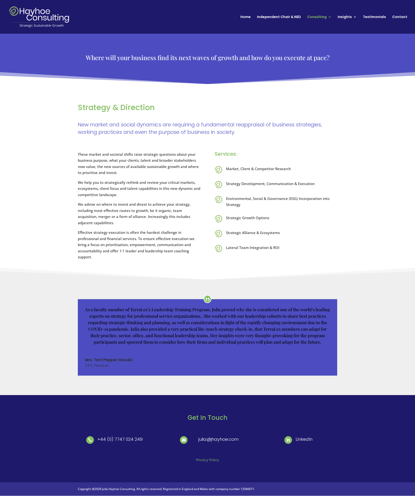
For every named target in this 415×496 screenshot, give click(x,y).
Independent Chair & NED (279, 17)
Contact (399, 17)
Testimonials (374, 17)
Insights (345, 17)
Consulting (317, 17)
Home (245, 17)
